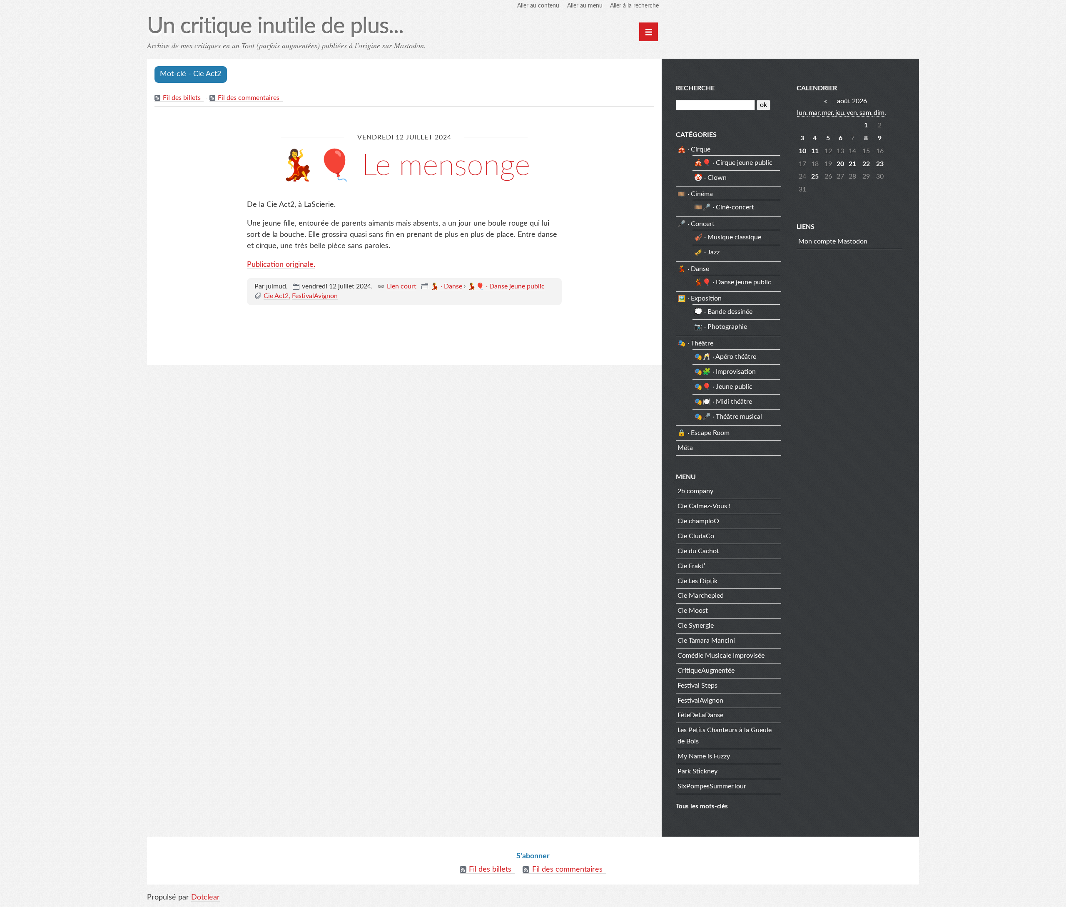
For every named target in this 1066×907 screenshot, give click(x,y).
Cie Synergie (695, 625)
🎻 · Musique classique (727, 237)
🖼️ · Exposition (699, 298)
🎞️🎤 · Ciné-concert (724, 207)
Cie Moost (692, 610)
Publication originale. (281, 264)
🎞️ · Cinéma (695, 194)
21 (852, 164)
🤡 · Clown (710, 177)
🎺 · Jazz (707, 252)
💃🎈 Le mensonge (404, 166)
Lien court (401, 286)
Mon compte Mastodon (832, 241)
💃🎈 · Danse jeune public (506, 286)
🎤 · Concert (696, 224)
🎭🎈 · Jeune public (723, 386)
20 (840, 164)
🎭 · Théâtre (695, 343)
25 (815, 176)
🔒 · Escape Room (703, 433)
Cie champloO (698, 521)
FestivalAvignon (315, 296)
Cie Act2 (276, 296)
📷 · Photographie (720, 326)
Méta (685, 448)
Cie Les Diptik (697, 581)
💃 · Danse (446, 286)
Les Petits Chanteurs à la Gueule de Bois (724, 736)
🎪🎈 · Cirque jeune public (733, 162)
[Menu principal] (648, 31)
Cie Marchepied (700, 595)
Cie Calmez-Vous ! (703, 506)
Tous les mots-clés (702, 806)
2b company (695, 491)
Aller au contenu (538, 6)
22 (866, 164)
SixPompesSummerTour (711, 786)
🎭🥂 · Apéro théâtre (725, 356)
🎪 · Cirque (693, 149)
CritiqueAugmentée (706, 670)
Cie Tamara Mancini (706, 640)
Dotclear (205, 897)
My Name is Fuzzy (703, 756)
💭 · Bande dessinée (723, 311)
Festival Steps (697, 685)
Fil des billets (182, 97)
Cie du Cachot (698, 551)
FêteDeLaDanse (700, 715)
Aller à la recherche (634, 6)
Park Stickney (697, 771)
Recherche (695, 88)
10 (802, 151)
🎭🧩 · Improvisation (725, 371)
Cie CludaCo (695, 536)
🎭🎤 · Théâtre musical (728, 416)
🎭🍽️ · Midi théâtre (723, 401)
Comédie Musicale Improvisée (721, 655)
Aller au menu (585, 6)
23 (880, 164)
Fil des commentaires (248, 97)
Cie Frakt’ (691, 566)
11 (815, 151)
